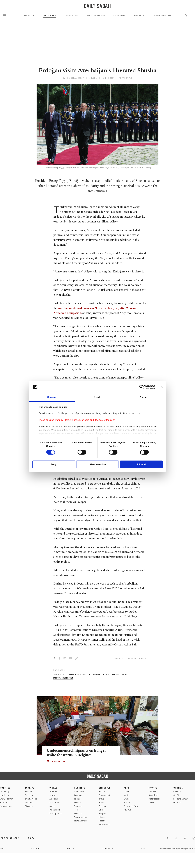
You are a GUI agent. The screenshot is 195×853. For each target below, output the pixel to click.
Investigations (31, 799)
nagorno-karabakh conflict (95, 674)
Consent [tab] (51, 397)
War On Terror (96, 15)
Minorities (29, 802)
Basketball (153, 795)
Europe (53, 795)
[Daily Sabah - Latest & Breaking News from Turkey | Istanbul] (97, 6)
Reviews (127, 810)
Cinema (127, 791)
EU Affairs (119, 15)
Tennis (151, 802)
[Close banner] (162, 387)
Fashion (102, 806)
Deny (54, 464)
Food (101, 802)
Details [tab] (97, 397)
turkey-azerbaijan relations (66, 674)
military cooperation (63, 678)
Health (102, 791)
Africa (52, 806)
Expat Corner (104, 824)
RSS (143, 848)
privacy (35, 848)
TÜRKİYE (29, 788)
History (102, 817)
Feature (102, 820)
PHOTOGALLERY (58, 761)
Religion (102, 813)
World (54, 788)
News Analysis (162, 15)
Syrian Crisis (55, 810)
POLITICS (5, 788)
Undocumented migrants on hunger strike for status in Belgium (76, 753)
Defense (78, 813)
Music (126, 795)
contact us (109, 848)
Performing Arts (131, 806)
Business (79, 788)
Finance (77, 802)
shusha (115, 674)
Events (126, 799)
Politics (29, 15)
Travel (101, 799)
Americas (54, 799)
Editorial (177, 802)
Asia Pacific (54, 802)
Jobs (2, 848)
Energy (77, 799)
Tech (76, 810)
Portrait (127, 802)
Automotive (79, 791)
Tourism (78, 806)
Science (102, 810)
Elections (140, 15)
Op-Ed (176, 795)
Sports (153, 788)
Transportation (80, 817)
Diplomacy (49, 15)
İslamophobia (56, 813)
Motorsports (154, 799)
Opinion (178, 788)
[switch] (82, 452)
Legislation (72, 15)
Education (29, 795)
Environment (104, 795)
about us (71, 848)
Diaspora (29, 806)
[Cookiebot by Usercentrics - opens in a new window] (141, 387)
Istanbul (28, 791)
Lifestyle (104, 788)
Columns (177, 791)
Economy (78, 795)
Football (152, 791)
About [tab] (143, 397)
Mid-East (53, 791)
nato (124, 674)
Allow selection (97, 464)
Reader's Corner (180, 799)
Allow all (141, 464)
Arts (126, 788)
